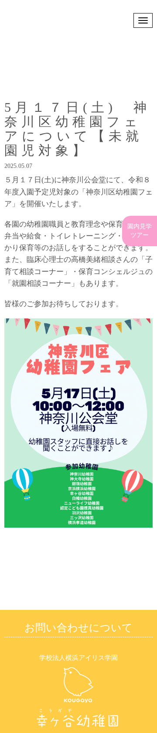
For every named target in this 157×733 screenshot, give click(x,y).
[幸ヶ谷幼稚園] (78, 727)
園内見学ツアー (139, 177)
